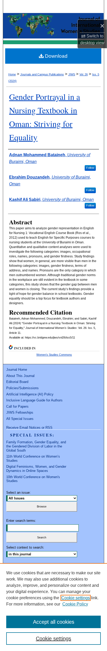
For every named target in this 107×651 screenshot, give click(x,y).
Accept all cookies (53, 622)
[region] (53, 607)
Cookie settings (75, 598)
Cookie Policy (75, 604)
